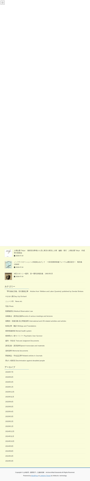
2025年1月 (9, 426)
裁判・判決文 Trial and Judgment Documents (22, 341)
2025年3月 (9, 416)
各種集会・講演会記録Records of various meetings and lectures (29, 316)
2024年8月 (9, 451)
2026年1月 (9, 387)
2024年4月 (9, 456)
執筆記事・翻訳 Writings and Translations (20, 326)
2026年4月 (9, 382)
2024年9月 (9, 446)
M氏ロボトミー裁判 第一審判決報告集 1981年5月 (33, 274)
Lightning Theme (45, 476)
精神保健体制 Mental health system (18, 331)
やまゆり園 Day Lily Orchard (15, 296)
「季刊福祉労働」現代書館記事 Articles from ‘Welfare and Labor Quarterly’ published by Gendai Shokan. (44, 291)
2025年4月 (9, 411)
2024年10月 (9, 441)
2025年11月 (9, 397)
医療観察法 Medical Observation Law (19, 311)
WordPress (34, 476)
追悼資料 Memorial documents (16, 351)
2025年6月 (9, 402)
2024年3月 (9, 461)
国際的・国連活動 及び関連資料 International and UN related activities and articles (36, 321)
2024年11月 (9, 436)
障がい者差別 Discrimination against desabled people (25, 361)
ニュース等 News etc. (13, 301)
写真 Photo (9, 306)
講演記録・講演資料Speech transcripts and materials (25, 346)
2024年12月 (9, 431)
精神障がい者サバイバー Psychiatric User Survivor (23, 336)
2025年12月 (9, 392)
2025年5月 (9, 407)
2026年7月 (9, 372)
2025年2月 (9, 421)
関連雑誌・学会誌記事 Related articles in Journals (23, 356)
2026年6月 (9, 377)
